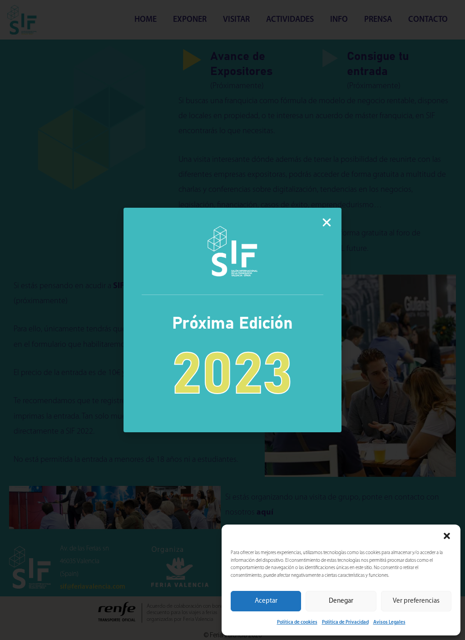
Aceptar (266, 601)
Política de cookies (297, 622)
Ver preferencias (416, 601)
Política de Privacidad (345, 622)
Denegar (341, 601)
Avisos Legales (389, 622)
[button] (446, 535)
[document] (232, 320)
